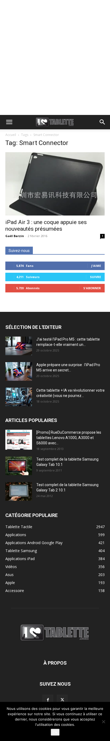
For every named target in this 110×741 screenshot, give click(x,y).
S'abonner (92, 288)
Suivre (95, 277)
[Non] (103, 721)
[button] (9, 122)
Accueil (10, 135)
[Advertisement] (55, 57)
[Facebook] (47, 700)
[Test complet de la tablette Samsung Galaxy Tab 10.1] (18, 466)
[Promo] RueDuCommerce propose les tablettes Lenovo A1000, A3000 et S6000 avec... (68, 437)
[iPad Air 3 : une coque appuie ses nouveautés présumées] (55, 184)
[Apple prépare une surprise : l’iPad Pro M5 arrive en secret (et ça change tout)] (18, 371)
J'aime (96, 266)
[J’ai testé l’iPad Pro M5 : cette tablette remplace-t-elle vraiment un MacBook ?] (18, 346)
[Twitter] (62, 700)
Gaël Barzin (14, 236)
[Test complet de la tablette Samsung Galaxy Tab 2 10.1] (18, 491)
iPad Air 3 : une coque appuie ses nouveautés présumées (46, 225)
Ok (55, 732)
